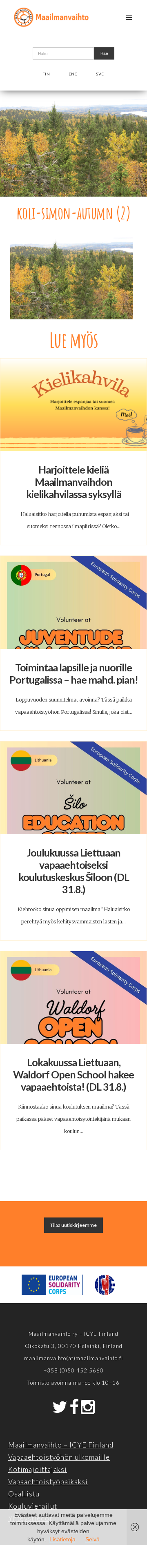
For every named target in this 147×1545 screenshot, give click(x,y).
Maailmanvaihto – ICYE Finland (61, 1445)
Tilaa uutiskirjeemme (73, 1225)
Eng (73, 73)
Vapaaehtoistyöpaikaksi (48, 1481)
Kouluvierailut (32, 1506)
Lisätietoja (62, 1539)
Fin (46, 73)
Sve (100, 73)
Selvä (92, 1539)
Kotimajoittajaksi (37, 1469)
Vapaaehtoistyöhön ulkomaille (59, 1457)
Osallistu (24, 1494)
